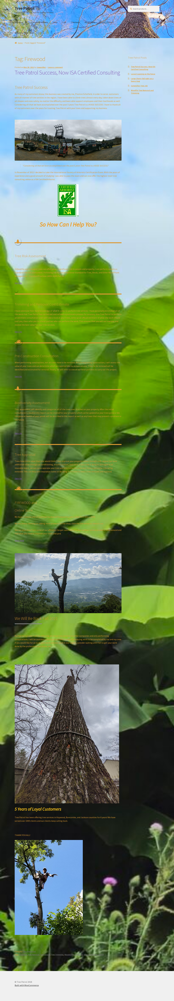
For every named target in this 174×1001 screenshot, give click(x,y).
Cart (64, 22)
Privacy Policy (106, 22)
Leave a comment (55, 67)
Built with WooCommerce (27, 985)
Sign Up (18, 283)
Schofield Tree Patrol (24, 32)
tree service (45, 954)
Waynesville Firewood (73, 954)
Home (20, 43)
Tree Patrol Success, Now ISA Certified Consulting (67, 72)
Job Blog (19, 22)
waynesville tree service (94, 954)
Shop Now (19, 540)
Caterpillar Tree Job (139, 86)
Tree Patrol (24, 8)
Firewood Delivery (39, 22)
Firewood (23, 954)
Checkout (75, 22)
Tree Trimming (57, 954)
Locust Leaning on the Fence (143, 74)
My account (90, 22)
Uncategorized (29, 951)
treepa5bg (41, 67)
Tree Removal (33, 954)
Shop (55, 22)
